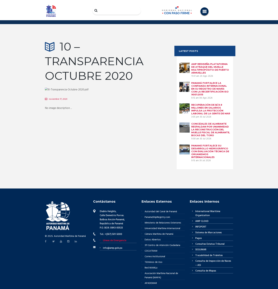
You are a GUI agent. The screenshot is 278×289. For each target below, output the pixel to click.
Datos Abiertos (153, 240)
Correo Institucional (155, 256)
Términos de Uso (153, 262)
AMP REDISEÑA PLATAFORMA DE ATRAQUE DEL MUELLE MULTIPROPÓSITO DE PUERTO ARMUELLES (210, 68)
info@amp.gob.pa (112, 248)
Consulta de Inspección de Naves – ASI (213, 263)
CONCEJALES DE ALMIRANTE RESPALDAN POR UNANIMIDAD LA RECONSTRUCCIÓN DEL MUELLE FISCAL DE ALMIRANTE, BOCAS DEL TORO (210, 129)
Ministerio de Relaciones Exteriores (163, 223)
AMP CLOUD (201, 221)
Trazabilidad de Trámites (209, 255)
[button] (204, 11)
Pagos (198, 238)
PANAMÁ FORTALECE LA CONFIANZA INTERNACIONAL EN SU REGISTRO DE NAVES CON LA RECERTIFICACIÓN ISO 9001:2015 (210, 89)
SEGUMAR (200, 250)
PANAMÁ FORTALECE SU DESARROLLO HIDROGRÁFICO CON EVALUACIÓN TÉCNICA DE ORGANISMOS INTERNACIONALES (210, 151)
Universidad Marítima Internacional (162, 228)
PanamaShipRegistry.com (157, 217)
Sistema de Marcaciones (208, 233)
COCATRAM (151, 251)
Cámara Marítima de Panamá (159, 234)
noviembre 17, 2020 (58, 99)
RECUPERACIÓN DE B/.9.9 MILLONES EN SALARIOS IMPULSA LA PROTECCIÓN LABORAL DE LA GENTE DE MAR (210, 109)
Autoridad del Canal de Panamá (161, 212)
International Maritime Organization (207, 214)
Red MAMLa (151, 268)
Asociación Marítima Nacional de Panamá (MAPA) (161, 275)
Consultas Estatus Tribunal (210, 244)
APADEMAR (151, 283)
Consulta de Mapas (205, 271)
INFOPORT (200, 227)
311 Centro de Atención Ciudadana (162, 245)
